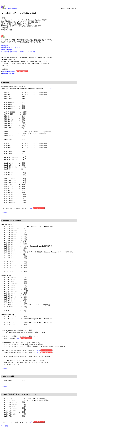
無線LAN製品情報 (9, 71)
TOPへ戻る (4, 212)
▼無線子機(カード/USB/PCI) (11, 48)
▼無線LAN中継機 (6, 50)
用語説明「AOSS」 (9, 73)
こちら (49, 88)
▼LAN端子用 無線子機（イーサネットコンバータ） (19, 52)
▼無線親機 (4, 46)
